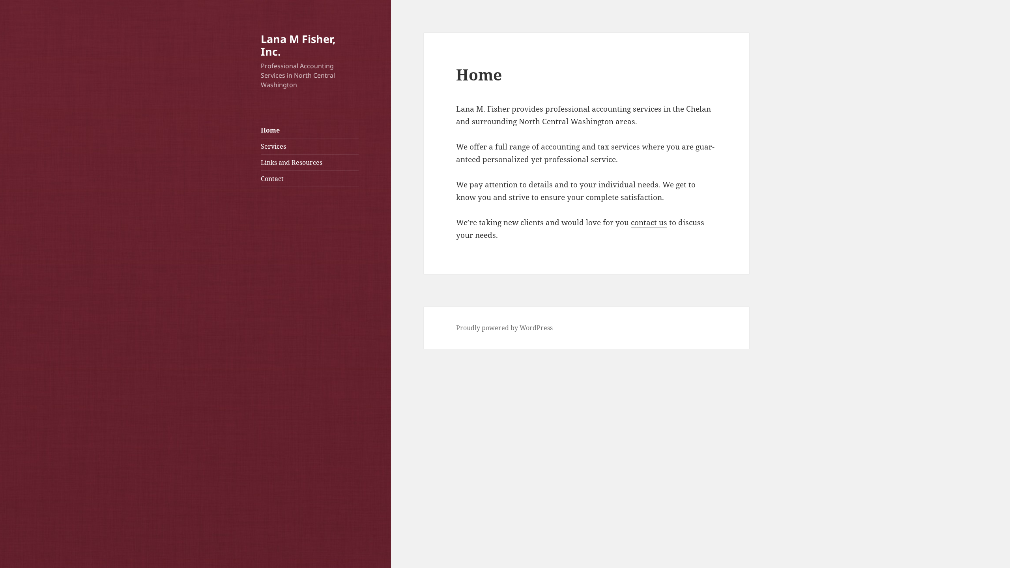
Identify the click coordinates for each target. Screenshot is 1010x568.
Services (273, 146)
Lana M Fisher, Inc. (298, 45)
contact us (649, 222)
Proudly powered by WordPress (504, 327)
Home (270, 130)
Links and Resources (291, 162)
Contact (272, 178)
